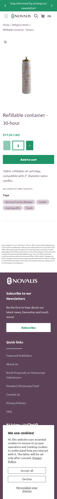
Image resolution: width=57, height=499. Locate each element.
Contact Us (13, 394)
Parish (29, 207)
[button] (6, 16)
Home (6, 24)
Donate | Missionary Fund (22, 385)
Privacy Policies (16, 403)
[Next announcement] (51, 5)
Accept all (27, 470)
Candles (43, 201)
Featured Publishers (19, 355)
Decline (27, 479)
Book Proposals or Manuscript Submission (25, 375)
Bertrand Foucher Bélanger (19, 201)
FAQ (9, 411)
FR (49, 16)
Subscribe (28, 328)
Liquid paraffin (13, 207)
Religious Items (20, 24)
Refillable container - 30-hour (18, 29)
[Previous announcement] (5, 5)
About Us (12, 364)
